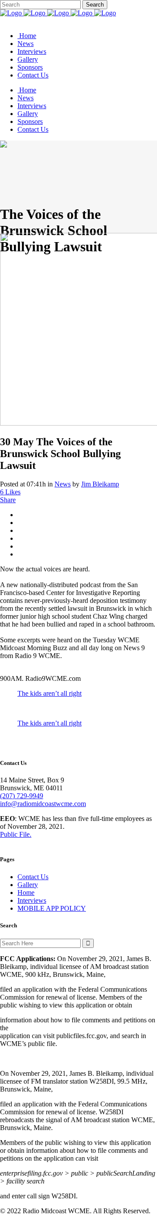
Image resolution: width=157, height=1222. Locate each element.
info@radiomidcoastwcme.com (43, 803)
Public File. (15, 834)
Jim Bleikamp (100, 484)
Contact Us (32, 876)
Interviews (31, 900)
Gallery (27, 884)
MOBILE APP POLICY (51, 908)
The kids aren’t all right (49, 693)
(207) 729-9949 (21, 795)
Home (25, 892)
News (63, 484)
